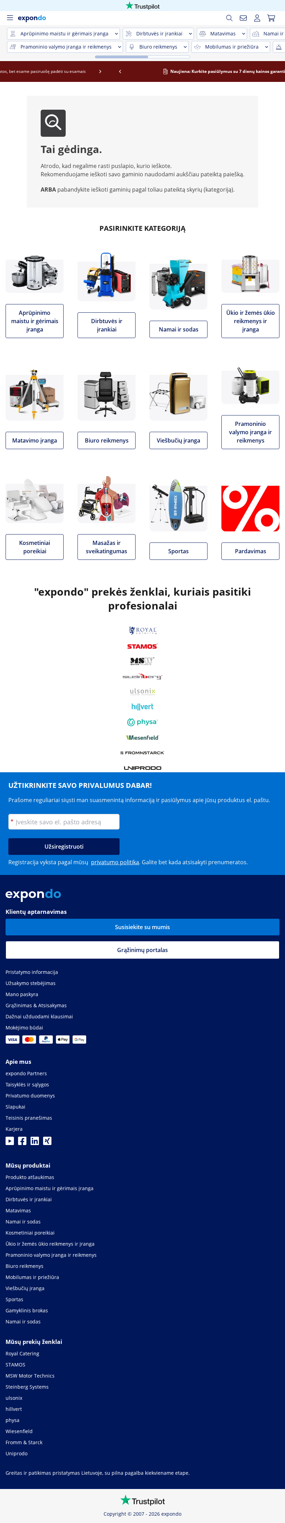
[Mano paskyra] (257, 18)
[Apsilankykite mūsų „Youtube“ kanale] (10, 1143)
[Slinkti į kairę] (10, 71)
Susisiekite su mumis (142, 927)
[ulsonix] (142, 692)
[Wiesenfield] (142, 737)
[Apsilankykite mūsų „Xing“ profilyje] (47, 1143)
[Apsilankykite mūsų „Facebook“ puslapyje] (22, 1143)
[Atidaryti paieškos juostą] (229, 18)
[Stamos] (142, 646)
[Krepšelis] (271, 18)
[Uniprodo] (142, 768)
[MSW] (142, 661)
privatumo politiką (115, 862)
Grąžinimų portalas (142, 950)
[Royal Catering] (142, 630)
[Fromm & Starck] (143, 753)
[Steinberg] (142, 676)
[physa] (142, 722)
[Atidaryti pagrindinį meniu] (10, 18)
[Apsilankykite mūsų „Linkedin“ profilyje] (35, 1143)
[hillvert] (142, 707)
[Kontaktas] (243, 18)
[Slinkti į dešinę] (275, 71)
